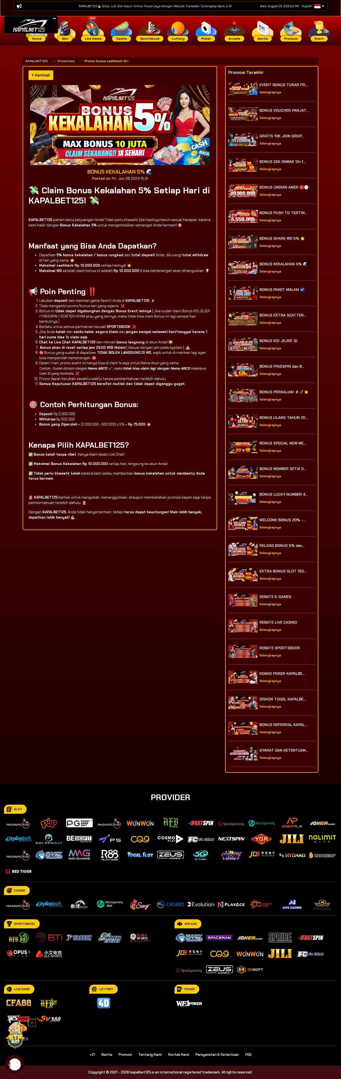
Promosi (125, 1054)
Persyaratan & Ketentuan (217, 1054)
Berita (107, 1054)
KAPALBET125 (36, 61)
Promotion (66, 61)
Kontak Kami (178, 1054)
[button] (54, 18)
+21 (92, 1054)
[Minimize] (54, 18)
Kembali (42, 75)
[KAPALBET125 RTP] (16, 1034)
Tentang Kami (150, 1054)
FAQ (248, 1054)
